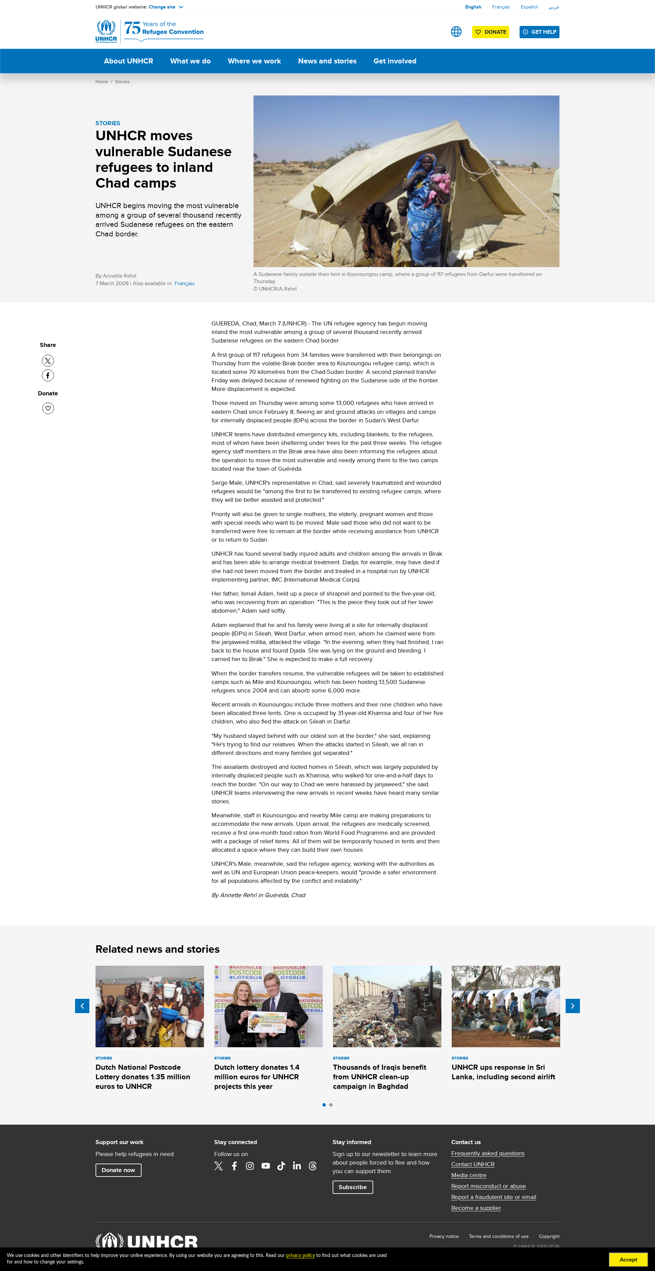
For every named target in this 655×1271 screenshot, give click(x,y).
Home (102, 81)
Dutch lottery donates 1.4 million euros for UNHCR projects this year (257, 1077)
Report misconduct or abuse (488, 1186)
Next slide (573, 1006)
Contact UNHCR (473, 1164)
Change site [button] (162, 6)
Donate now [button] (118, 1170)
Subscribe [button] (353, 1187)
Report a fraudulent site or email (493, 1197)
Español (529, 6)
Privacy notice (444, 1236)
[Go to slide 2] (332, 1106)
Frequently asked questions (488, 1153)
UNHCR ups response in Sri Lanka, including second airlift (503, 1072)
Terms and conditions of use (499, 1236)
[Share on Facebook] (48, 375)
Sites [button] (456, 31)
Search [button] (434, 31)
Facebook (234, 1166)
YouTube (265, 1166)
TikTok (281, 1166)
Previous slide (82, 1006)
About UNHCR (128, 61)
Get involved (395, 61)
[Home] (143, 31)
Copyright (549, 1236)
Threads (312, 1166)
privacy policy (300, 1255)
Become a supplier (476, 1208)
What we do (190, 61)
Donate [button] (495, 32)
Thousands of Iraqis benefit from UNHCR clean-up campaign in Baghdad (379, 1077)
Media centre (468, 1175)
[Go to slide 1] (325, 1106)
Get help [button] (544, 32)
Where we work (254, 61)
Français (501, 6)
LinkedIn (297, 1166)
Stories (122, 81)
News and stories (327, 61)
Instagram (250, 1166)
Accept (628, 1259)
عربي (554, 6)
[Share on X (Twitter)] (48, 361)
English (473, 6)
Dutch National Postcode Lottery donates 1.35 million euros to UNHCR (143, 1077)
